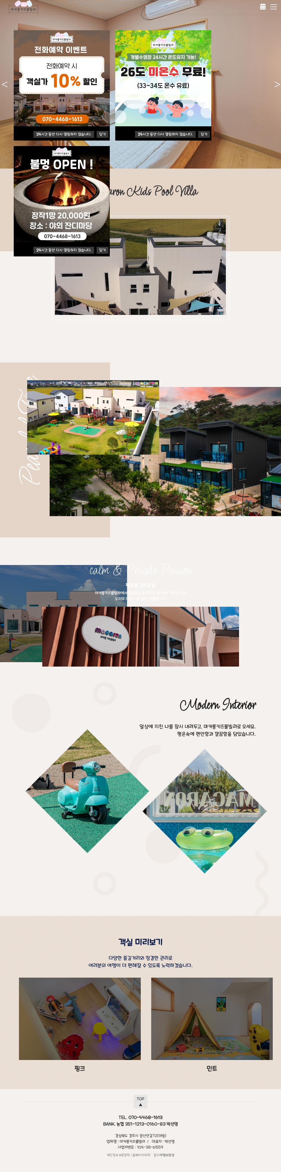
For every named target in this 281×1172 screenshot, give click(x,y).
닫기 (102, 134)
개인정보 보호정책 (118, 1155)
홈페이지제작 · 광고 (154, 1155)
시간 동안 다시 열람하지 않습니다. (63, 134)
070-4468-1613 (145, 1117)
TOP (140, 1102)
